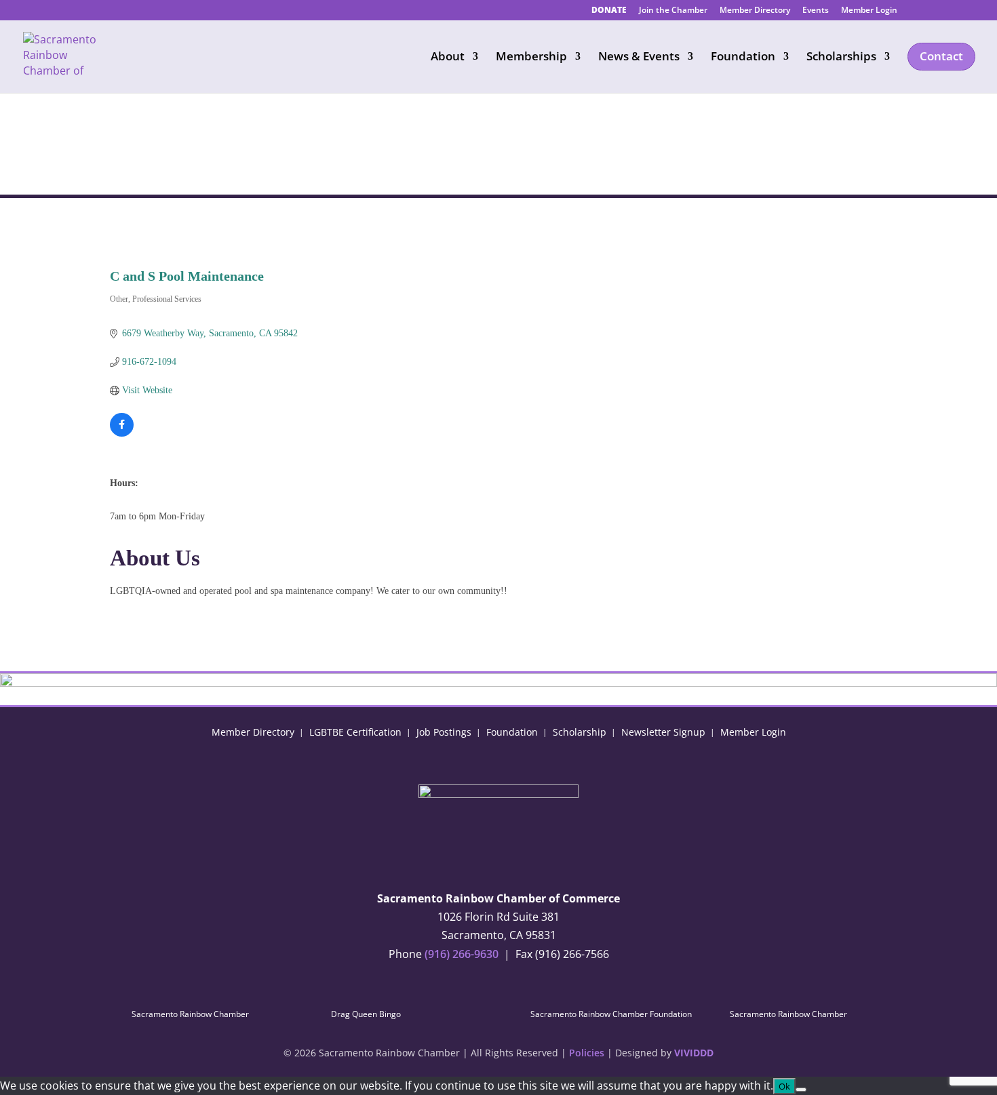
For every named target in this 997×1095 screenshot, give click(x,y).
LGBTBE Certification (355, 731)
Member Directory (755, 11)
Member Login (869, 11)
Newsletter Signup (663, 731)
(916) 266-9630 (461, 954)
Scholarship (579, 731)
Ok (784, 1086)
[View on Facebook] (122, 434)
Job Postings (443, 731)
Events (815, 11)
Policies (586, 1052)
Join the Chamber (673, 11)
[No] (801, 1090)
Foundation (512, 731)
